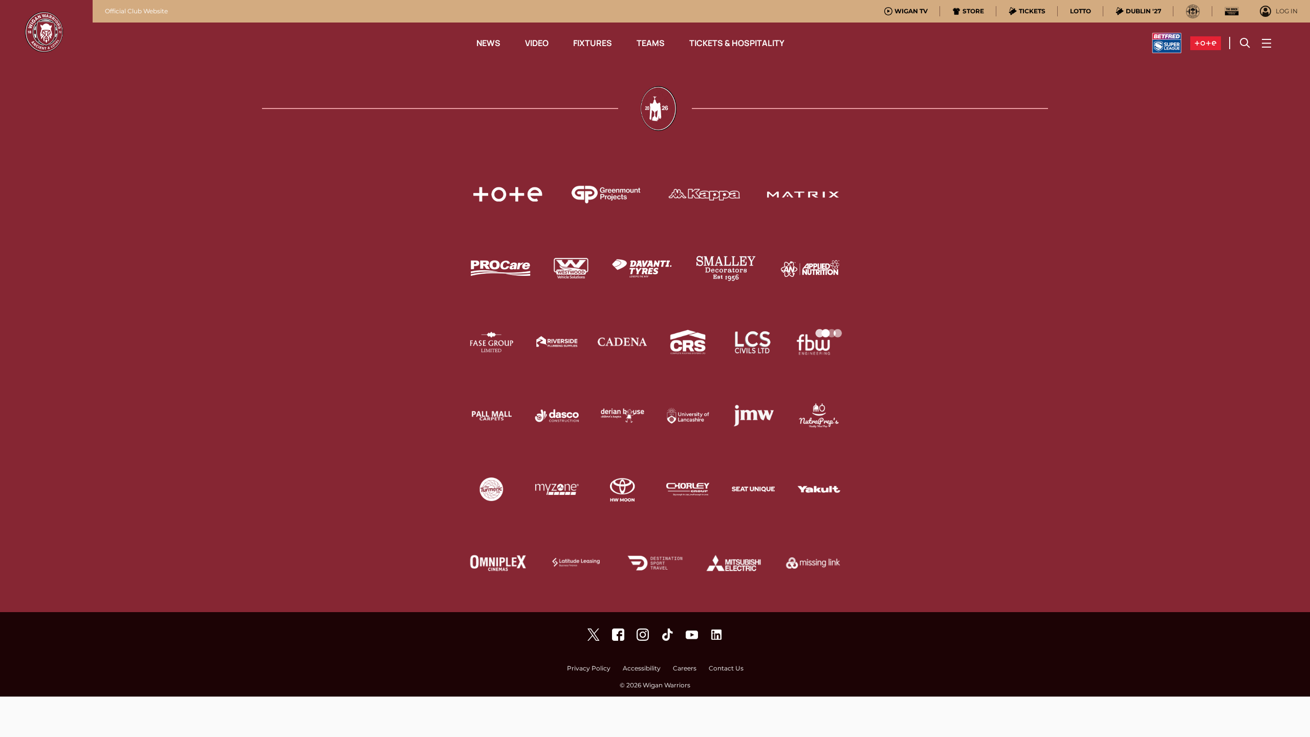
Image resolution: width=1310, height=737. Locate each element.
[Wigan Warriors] (618, 634)
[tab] (906, 11)
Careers (684, 668)
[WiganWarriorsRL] (593, 634)
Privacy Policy (588, 668)
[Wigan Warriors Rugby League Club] (716, 634)
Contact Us (726, 668)
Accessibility (642, 668)
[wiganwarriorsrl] (643, 634)
